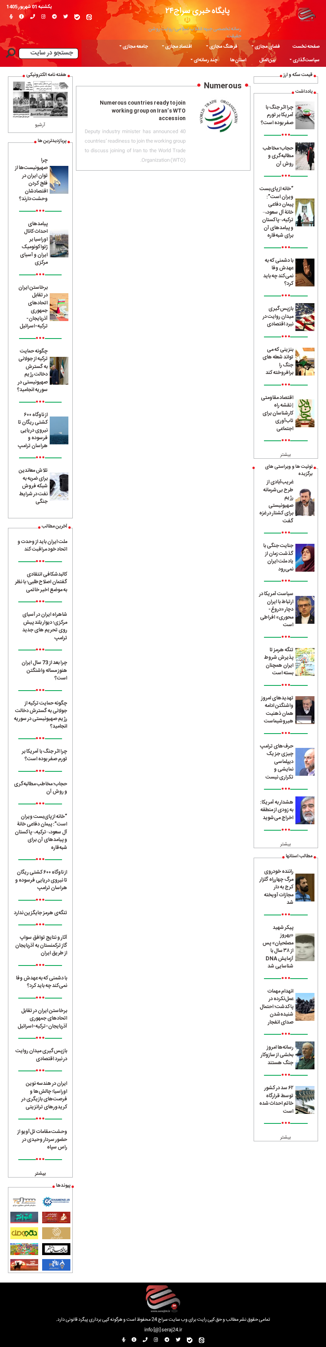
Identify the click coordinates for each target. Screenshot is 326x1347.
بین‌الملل (267, 60)
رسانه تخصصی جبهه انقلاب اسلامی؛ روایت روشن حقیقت (195, 32)
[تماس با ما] (32, 17)
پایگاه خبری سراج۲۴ (197, 11)
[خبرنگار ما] (11, 17)
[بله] (77, 17)
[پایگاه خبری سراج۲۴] (306, 14)
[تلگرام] (54, 17)
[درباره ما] (21, 17)
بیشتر (285, 455)
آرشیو (40, 125)
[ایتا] (89, 17)
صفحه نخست (306, 47)
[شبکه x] (65, 17)
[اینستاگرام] (43, 17)
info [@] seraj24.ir (163, 1330)
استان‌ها (238, 60)
